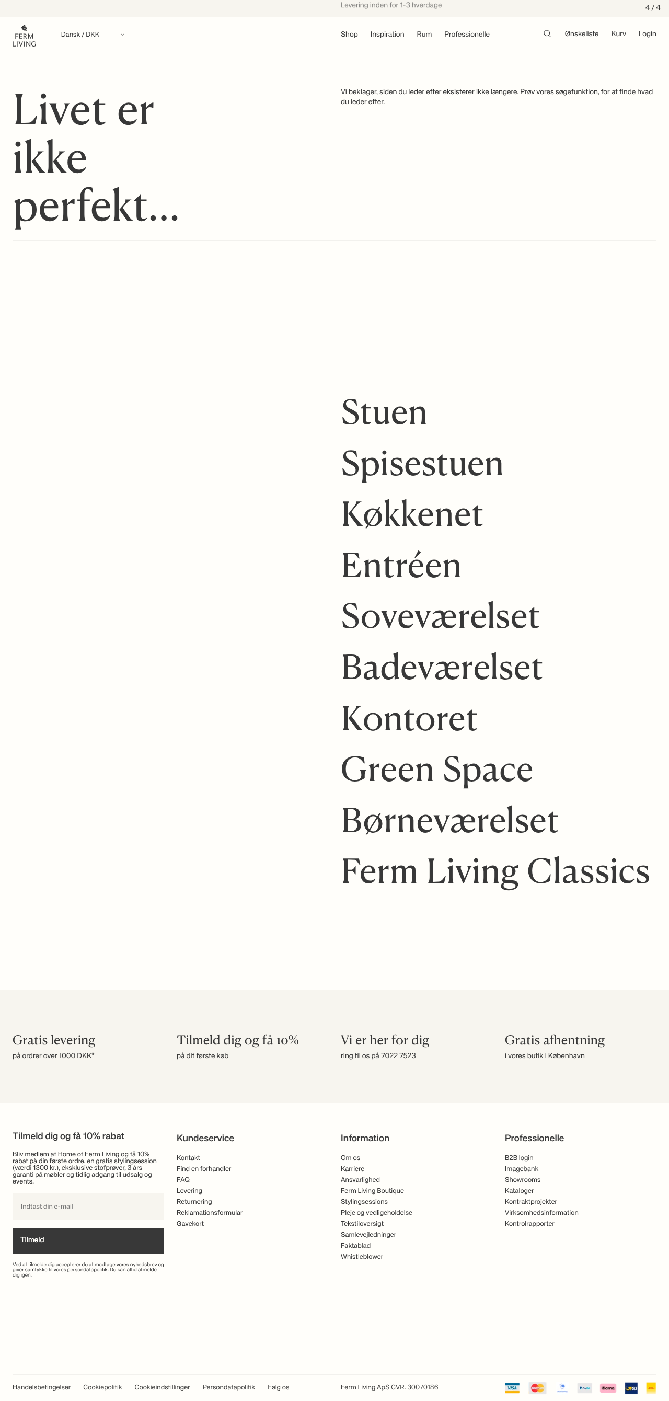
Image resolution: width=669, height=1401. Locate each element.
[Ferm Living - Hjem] (24, 35)
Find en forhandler (204, 1169)
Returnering (194, 1202)
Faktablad (356, 1246)
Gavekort (190, 1224)
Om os (350, 1158)
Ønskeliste (582, 34)
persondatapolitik (87, 1270)
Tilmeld (32, 1240)
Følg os (278, 1387)
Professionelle (467, 35)
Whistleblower (362, 1257)
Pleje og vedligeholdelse (376, 1213)
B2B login (519, 1158)
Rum (424, 35)
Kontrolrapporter (530, 1224)
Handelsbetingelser (42, 1387)
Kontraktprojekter (531, 1202)
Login (647, 34)
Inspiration (388, 35)
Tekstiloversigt (362, 1224)
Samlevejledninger (368, 1235)
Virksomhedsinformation (542, 1213)
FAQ (183, 1180)
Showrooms (523, 1180)
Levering (189, 1191)
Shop (349, 35)
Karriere (352, 1169)
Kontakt (188, 1158)
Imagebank (521, 1169)
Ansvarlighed (360, 1180)
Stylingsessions (364, 1202)
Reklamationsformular (210, 1213)
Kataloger (519, 1191)
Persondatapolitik (229, 1387)
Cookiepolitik (102, 1387)
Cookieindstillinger (162, 1387)
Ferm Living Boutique (372, 1191)
